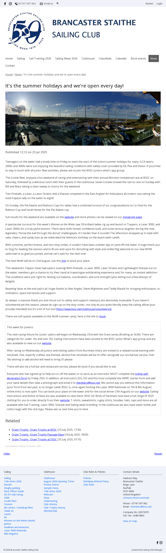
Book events (138, 58)
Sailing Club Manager (152, 549)
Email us (48, 3)
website (69, 217)
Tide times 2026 (12, 481)
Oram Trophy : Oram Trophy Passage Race (38, 434)
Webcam (48, 494)
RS (5, 517)
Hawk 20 (8, 510)
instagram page (132, 217)
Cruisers (8, 504)
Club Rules (88, 484)
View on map (130, 521)
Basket (149, 3)
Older (7, 453)
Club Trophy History (54, 507)
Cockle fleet (10, 500)
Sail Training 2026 (40, 58)
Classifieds (105, 58)
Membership (50, 510)
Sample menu (51, 488)
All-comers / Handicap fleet (18, 507)
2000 (6, 497)
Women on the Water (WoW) (19, 520)
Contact (10, 65)
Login (159, 3)
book (102, 316)
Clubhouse (88, 58)
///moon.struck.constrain (136, 497)
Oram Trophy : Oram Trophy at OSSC (34, 439)
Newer (158, 453)
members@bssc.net (88, 383)
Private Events (51, 484)
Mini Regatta (11, 533)
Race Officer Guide (14, 491)
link (63, 261)
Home (9, 58)
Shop (46, 497)
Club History (50, 504)
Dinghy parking (12, 488)
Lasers (7, 514)
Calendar (121, 58)
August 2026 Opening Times (59, 481)
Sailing (21, 58)
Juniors (7, 523)
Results (8, 484)
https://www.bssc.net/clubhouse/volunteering (84, 309)
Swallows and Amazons (16, 527)
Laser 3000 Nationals (15, 530)
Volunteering (50, 500)
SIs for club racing (13, 494)
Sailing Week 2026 (66, 58)
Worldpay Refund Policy (96, 481)
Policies (87, 478)
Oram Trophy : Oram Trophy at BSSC (34, 430)
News (153, 58)
